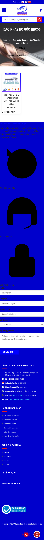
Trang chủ (6, 40)
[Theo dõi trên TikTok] (6, 473)
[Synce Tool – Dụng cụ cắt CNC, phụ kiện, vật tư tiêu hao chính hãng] (22, 10)
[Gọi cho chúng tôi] (12, 473)
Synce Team (37, 524)
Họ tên (3, 288)
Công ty (3, 299)
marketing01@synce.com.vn (20, 399)
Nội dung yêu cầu (7, 331)
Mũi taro (5, 465)
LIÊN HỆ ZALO (8, 112)
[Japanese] (22, 2)
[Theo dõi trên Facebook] (3, 473)
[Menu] (4, 10)
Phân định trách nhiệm (10, 436)
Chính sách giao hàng (10, 428)
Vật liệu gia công (7, 320)
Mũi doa (5, 461)
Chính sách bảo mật (9, 420)
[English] (26, 2)
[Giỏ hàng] (41, 10)
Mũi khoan (6, 456)
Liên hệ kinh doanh (9, 432)
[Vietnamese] (29, 2)
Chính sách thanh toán (10, 415)
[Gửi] (39, 19)
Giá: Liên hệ (11, 107)
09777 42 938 (17, 395)
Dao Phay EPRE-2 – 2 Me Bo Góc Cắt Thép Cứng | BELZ (11, 99)
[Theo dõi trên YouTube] (15, 473)
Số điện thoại (5, 309)
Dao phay (6, 452)
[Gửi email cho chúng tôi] (9, 473)
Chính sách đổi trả (9, 424)
